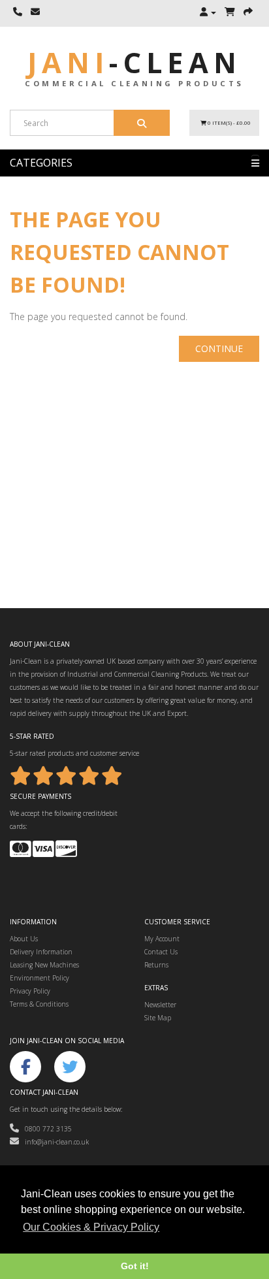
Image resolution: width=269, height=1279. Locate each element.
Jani (134, 62)
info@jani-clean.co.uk (54, 1141)
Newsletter (160, 1004)
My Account (162, 938)
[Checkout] (248, 12)
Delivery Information (41, 951)
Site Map (157, 1017)
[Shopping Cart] (230, 12)
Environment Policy (39, 977)
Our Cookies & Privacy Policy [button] (91, 1227)
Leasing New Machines (44, 964)
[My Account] (208, 12)
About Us (24, 938)
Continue (219, 348)
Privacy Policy (30, 991)
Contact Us (161, 951)
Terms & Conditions (39, 1004)
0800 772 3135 (45, 1128)
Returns (156, 964)
